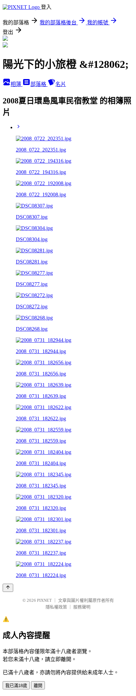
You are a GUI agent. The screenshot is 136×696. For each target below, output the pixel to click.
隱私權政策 (56, 606)
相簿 (16, 84)
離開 (38, 685)
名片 (60, 84)
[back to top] (8, 588)
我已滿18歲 (16, 685)
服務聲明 (81, 606)
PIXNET (44, 600)
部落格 (39, 84)
